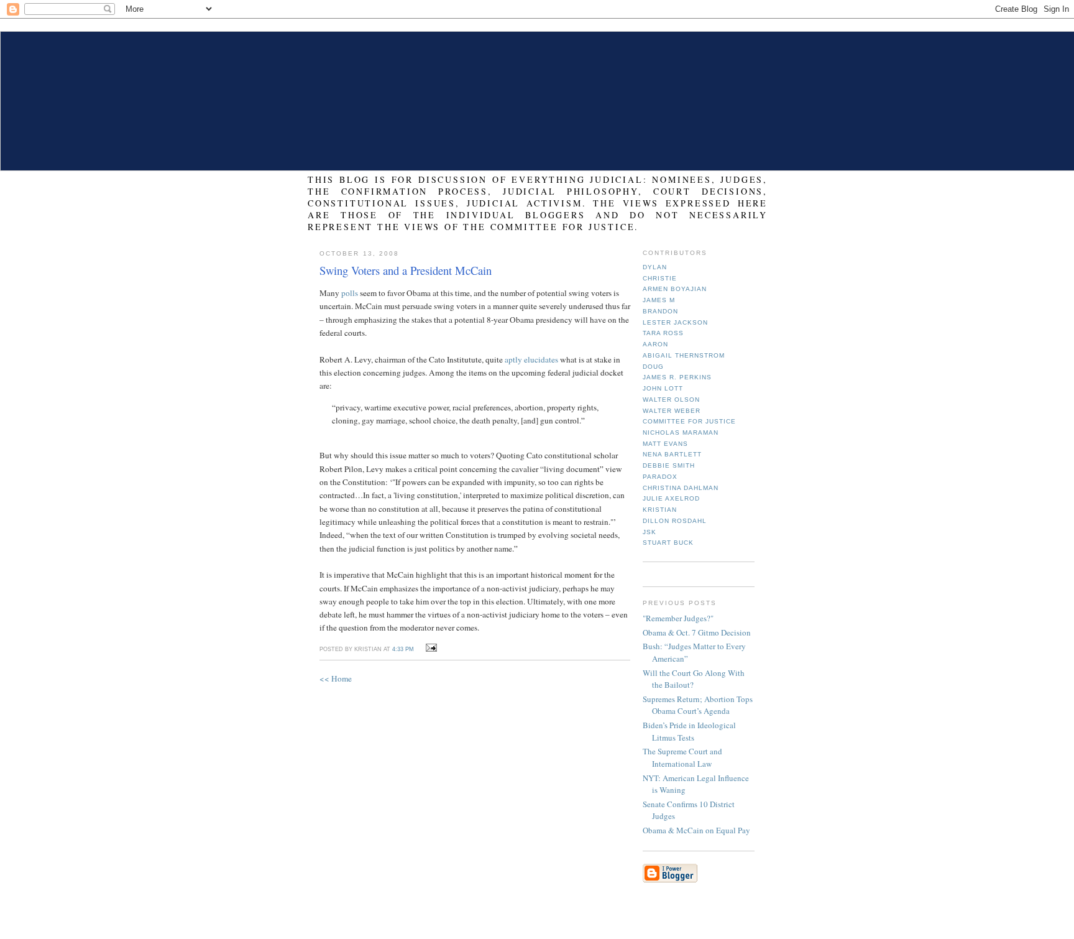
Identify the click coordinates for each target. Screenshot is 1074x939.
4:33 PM (403, 649)
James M (659, 300)
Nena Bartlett (672, 454)
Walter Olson (671, 399)
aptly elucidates (531, 359)
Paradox (660, 476)
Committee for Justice (689, 421)
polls (349, 292)
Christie (660, 278)
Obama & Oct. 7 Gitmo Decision (697, 632)
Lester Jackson (675, 322)
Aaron (655, 344)
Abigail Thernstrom (684, 355)
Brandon (660, 311)
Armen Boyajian (675, 288)
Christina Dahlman (680, 487)
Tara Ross (663, 333)
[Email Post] (429, 648)
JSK (649, 532)
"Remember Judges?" (678, 618)
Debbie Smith (669, 465)
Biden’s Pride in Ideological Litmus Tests (689, 731)
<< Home (335, 678)
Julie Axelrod (671, 498)
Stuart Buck (668, 542)
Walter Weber (671, 410)
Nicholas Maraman (680, 432)
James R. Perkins (677, 377)
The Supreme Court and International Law (682, 757)
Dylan (655, 267)
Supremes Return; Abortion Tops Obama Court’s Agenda (698, 705)
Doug (653, 366)
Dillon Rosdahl (675, 520)
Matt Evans (665, 443)
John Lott (663, 388)
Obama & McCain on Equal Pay (696, 830)
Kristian (660, 509)
